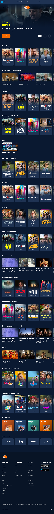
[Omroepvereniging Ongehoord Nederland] (20, 441)
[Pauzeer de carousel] (50, 36)
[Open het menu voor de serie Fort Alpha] (25, 95)
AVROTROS (4, 465)
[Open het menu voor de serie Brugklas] (37, 397)
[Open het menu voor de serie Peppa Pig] (37, 372)
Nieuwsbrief (17, 472)
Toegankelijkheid (18, 467)
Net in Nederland (31, 485)
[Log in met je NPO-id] (50, 7)
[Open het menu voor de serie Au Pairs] (25, 305)
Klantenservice (18, 478)
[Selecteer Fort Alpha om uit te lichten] (7, 40)
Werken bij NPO (18, 475)
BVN (29, 472)
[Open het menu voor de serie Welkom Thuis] (50, 397)
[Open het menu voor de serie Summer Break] (12, 397)
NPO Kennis (30, 478)
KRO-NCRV (4, 475)
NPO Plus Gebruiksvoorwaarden (20, 504)
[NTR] (8, 441)
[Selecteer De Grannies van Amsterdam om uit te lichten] (17, 40)
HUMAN (4, 472)
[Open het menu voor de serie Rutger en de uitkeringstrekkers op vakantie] (12, 162)
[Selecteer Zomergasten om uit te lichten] (37, 40)
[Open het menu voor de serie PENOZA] (25, 235)
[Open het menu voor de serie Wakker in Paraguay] (50, 305)
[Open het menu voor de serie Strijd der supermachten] (50, 281)
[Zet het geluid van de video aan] (45, 36)
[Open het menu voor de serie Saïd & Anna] (50, 372)
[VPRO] (46, 441)
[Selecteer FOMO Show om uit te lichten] (27, 40)
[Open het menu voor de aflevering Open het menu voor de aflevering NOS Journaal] (16, 74)
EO (2, 470)
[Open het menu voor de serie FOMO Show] (12, 49)
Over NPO (17, 465)
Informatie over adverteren (40, 504)
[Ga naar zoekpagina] (46, 7)
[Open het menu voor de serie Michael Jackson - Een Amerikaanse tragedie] (25, 281)
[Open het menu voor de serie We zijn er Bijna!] (50, 49)
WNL (3, 493)
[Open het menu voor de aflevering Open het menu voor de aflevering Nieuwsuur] (33, 74)
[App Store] (45, 466)
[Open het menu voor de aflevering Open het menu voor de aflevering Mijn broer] (33, 259)
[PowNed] (33, 441)
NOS (3, 480)
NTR (3, 483)
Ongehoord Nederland (7, 485)
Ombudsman (30, 483)
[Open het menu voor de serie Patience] (25, 211)
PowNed (4, 488)
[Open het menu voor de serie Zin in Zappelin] (25, 372)
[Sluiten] (52, 2)
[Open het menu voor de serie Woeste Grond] (37, 49)
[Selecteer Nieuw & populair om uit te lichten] (47, 40)
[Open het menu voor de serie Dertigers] (50, 162)
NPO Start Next (31, 470)
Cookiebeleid (31, 504)
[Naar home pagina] (27, 7)
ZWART (3, 496)
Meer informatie (45, 1)
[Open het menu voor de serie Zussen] (37, 95)
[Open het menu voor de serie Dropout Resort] (37, 305)
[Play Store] (45, 470)
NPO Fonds (30, 480)
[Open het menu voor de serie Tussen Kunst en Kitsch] (50, 119)
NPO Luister (30, 475)
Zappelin (30, 465)
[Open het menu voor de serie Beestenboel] (25, 119)
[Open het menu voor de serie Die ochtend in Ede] (37, 281)
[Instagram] (51, 510)
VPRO (3, 490)
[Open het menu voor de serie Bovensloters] (25, 162)
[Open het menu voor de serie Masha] (12, 372)
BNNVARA (4, 467)
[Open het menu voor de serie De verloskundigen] (50, 186)
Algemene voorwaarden (7, 504)
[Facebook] (47, 510)
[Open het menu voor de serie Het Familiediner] (37, 186)
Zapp (29, 467)
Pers (16, 470)
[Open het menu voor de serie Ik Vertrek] (37, 162)
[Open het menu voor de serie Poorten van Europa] (12, 281)
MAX (3, 478)
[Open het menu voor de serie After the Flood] (37, 211)
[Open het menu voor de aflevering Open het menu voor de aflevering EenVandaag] (50, 74)
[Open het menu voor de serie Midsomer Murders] (12, 211)
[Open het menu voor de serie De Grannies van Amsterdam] (25, 49)
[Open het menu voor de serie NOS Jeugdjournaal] (25, 397)
